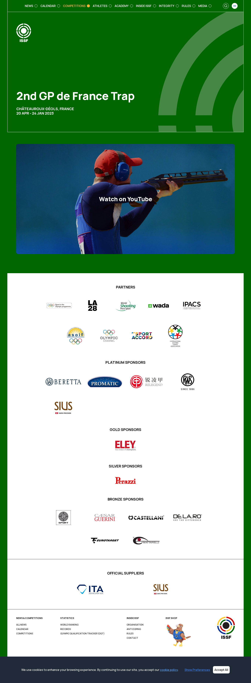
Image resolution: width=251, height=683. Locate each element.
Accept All (221, 670)
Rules (130, 633)
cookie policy (169, 670)
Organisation (135, 624)
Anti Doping (134, 629)
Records (65, 629)
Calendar (22, 629)
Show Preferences (197, 670)
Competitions (24, 633)
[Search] (226, 6)
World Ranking (69, 624)
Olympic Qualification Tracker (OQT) (82, 633)
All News (21, 624)
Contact (132, 638)
